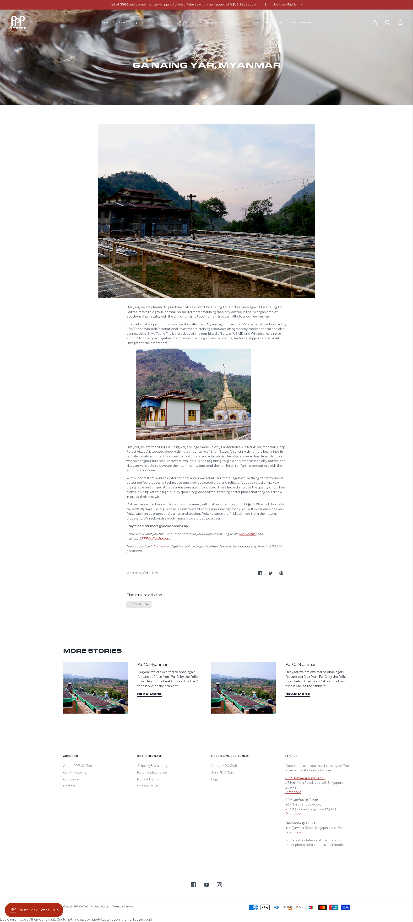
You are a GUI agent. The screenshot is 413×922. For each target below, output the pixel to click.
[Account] (375, 22)
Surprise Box (139, 604)
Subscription (247, 22)
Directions (293, 792)
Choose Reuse (148, 786)
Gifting (157, 22)
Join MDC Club (222, 772)
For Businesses (300, 22)
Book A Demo (148, 779)
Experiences (272, 22)
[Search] (387, 22)
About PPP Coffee (77, 766)
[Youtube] (206, 885)
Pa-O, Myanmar (152, 664)
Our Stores (71, 779)
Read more (149, 694)
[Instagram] (219, 885)
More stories (92, 651)
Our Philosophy (74, 772)
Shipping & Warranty (152, 766)
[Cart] (400, 22)
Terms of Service (122, 906)
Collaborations (220, 22)
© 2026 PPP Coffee (75, 906)
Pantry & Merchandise (185, 22)
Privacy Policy (100, 906)
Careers (69, 786)
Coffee (119, 22)
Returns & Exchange (152, 772)
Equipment (138, 22)
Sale (104, 22)
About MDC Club (224, 766)
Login (215, 779)
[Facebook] (193, 885)
